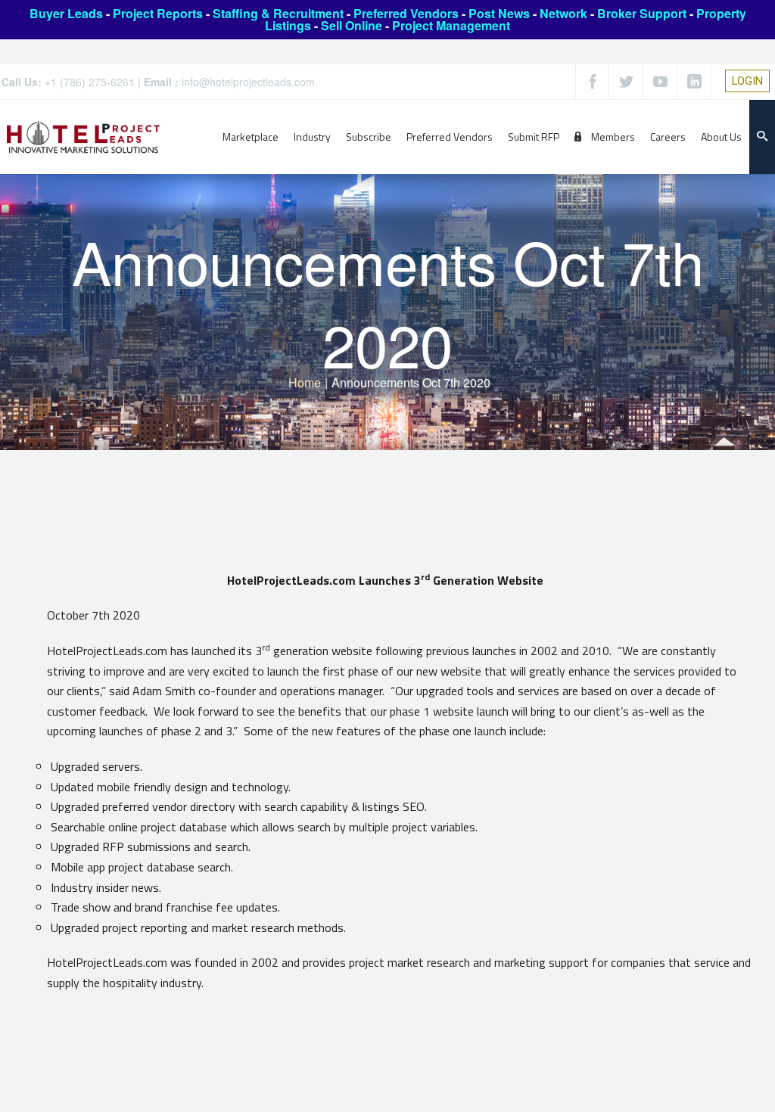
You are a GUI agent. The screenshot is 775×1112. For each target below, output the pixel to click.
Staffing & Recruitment (278, 13)
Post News (499, 13)
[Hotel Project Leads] (83, 136)
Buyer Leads (66, 13)
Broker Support (641, 13)
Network (563, 13)
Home (304, 382)
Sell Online (351, 25)
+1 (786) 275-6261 (90, 81)
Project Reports (158, 13)
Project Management (451, 25)
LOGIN (747, 81)
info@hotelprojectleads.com (248, 81)
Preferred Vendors (406, 13)
